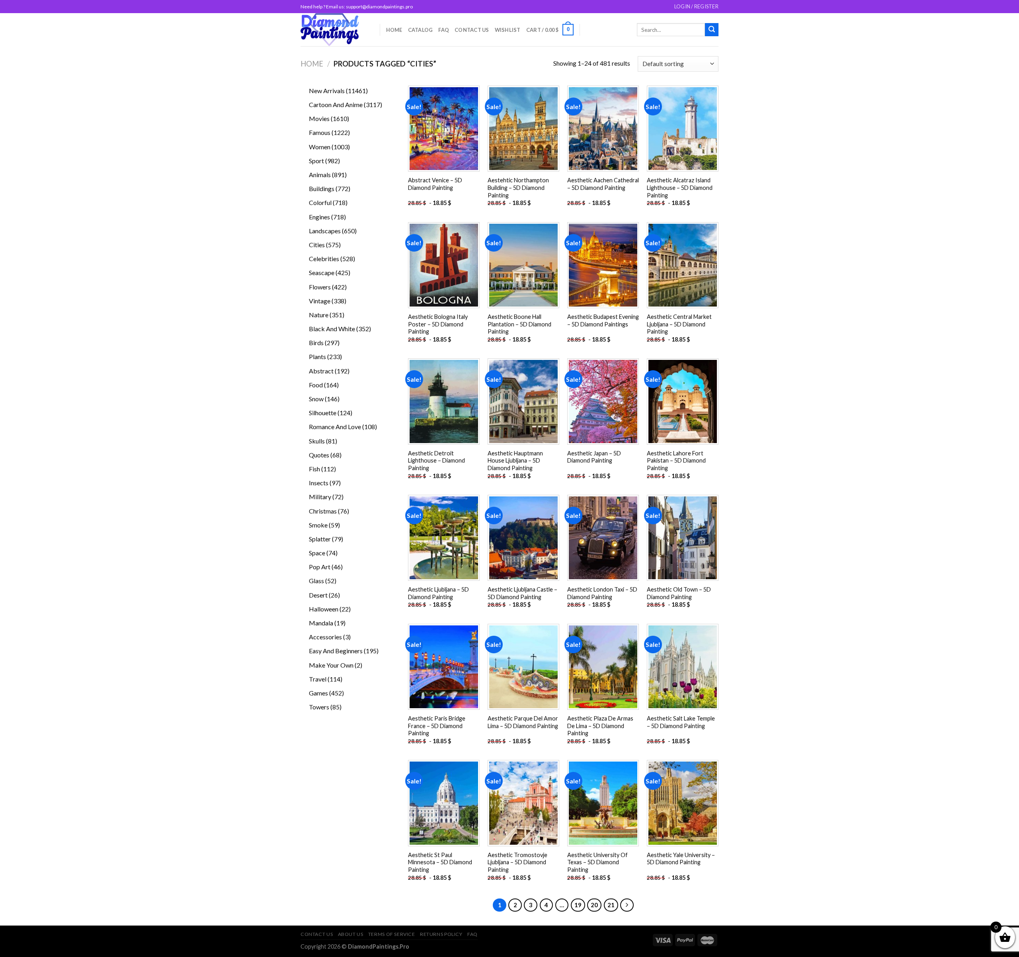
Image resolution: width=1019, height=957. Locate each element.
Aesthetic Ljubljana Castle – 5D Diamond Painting (522, 593)
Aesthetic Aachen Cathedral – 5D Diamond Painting (603, 184)
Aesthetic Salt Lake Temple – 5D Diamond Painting (681, 722)
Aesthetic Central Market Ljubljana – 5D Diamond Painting (679, 324)
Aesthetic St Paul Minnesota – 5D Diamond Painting (440, 862)
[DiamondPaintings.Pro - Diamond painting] (334, 29)
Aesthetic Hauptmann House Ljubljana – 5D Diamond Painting (515, 460)
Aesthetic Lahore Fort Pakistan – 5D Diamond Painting (676, 460)
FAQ (443, 30)
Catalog (420, 30)
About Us (350, 934)
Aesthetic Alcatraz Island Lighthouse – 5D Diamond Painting (680, 187)
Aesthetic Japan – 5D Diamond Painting (594, 457)
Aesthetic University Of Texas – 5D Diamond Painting (597, 862)
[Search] (711, 30)
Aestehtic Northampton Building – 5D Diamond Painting (518, 187)
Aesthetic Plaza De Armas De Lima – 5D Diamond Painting (600, 725)
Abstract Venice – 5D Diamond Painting (435, 184)
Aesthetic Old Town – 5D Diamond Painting (679, 593)
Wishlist (508, 30)
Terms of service (391, 934)
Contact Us (472, 30)
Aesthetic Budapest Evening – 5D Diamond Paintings (603, 320)
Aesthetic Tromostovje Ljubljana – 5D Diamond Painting (517, 862)
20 (594, 904)
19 (578, 904)
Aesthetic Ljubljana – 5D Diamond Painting (438, 593)
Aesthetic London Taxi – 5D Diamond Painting (602, 593)
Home (394, 30)
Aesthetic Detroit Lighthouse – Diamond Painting (436, 460)
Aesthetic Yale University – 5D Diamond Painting (681, 859)
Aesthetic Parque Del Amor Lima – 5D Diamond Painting (523, 722)
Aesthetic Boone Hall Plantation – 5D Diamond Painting (519, 324)
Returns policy (441, 934)
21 (611, 904)
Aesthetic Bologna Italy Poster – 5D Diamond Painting (438, 324)
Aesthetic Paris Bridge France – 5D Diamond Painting (436, 725)
